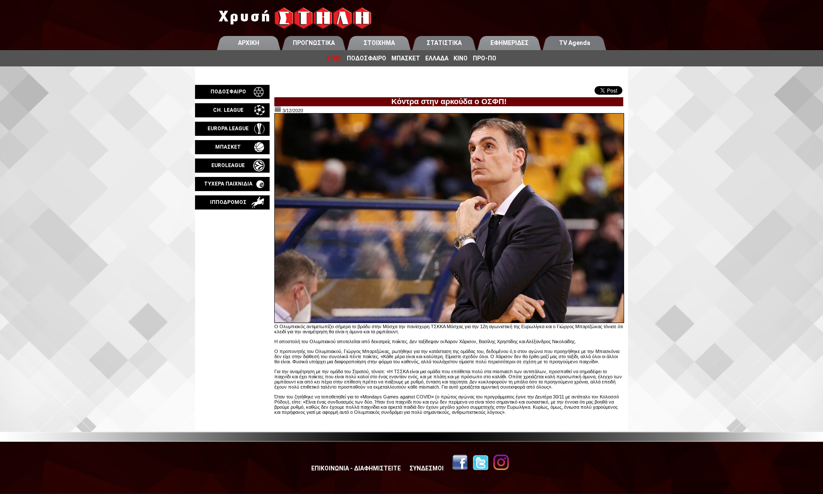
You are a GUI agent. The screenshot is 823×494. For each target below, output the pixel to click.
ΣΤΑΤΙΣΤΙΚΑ (444, 42)
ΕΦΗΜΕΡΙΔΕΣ (509, 42)
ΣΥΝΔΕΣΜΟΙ (426, 468)
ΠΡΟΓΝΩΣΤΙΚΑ (314, 42)
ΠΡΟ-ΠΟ (484, 58)
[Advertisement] (232, 310)
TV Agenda (574, 42)
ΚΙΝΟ (461, 58)
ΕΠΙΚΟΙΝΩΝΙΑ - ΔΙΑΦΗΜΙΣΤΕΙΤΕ (356, 468)
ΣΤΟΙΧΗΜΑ (379, 42)
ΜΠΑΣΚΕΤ (405, 58)
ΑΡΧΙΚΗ (248, 42)
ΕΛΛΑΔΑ (436, 58)
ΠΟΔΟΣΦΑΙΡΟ (366, 58)
